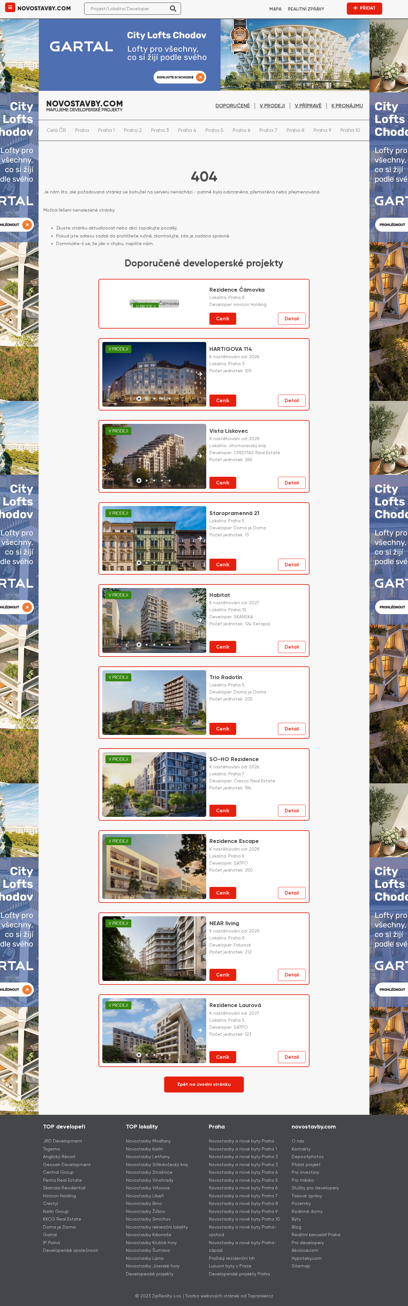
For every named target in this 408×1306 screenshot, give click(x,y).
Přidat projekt (306, 1164)
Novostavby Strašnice (149, 1172)
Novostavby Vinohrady (149, 1180)
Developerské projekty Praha (239, 1273)
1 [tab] (139, 399)
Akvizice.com (305, 1250)
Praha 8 (295, 130)
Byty (296, 1219)
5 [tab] (170, 399)
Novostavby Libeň (145, 1195)
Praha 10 (350, 130)
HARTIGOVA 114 (230, 348)
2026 (254, 356)
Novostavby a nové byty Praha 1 (243, 1148)
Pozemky (301, 1203)
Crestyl (50, 1203)
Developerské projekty (149, 1273)
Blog (296, 1227)
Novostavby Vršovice (148, 1187)
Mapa (275, 9)
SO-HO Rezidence (234, 759)
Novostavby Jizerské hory (152, 1265)
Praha (82, 130)
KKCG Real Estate (62, 1219)
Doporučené (232, 106)
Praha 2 (133, 130)
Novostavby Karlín (144, 1148)
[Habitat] (154, 620)
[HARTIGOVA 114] (154, 374)
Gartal (50, 1234)
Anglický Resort (59, 1156)
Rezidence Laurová (235, 1005)
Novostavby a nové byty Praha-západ (242, 1246)
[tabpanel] (154, 374)
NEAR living (224, 923)
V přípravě (308, 106)
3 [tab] (154, 399)
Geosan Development (67, 1164)
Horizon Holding (59, 1195)
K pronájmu (347, 106)
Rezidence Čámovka (237, 289)
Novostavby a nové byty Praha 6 (243, 1187)
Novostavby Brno (144, 1203)
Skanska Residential (64, 1187)
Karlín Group (56, 1211)
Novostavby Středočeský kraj (157, 1164)
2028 (254, 438)
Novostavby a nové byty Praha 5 (243, 1180)
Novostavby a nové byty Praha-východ (242, 1230)
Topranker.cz (260, 1295)
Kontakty (301, 1148)
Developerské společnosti (70, 1250)
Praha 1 (106, 130)
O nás (298, 1140)
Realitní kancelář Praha (316, 1234)
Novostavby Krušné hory (151, 1242)
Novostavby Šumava (148, 1250)
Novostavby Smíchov (148, 1219)
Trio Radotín (225, 677)
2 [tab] (147, 399)
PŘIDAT (367, 8)
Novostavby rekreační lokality (157, 1227)
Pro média (303, 1180)
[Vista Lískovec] (154, 456)
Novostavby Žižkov (145, 1211)
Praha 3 (160, 130)
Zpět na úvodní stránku (204, 1084)
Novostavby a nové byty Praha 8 (243, 1203)
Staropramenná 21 (234, 513)
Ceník (222, 319)
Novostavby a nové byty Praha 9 (243, 1211)
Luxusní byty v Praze (230, 1265)
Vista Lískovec (228, 430)
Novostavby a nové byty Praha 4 (243, 1172)
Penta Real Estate (62, 1180)
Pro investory (305, 1172)
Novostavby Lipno (145, 1258)
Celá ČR (56, 130)
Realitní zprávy (306, 9)
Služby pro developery (315, 1187)
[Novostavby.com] (44, 7)
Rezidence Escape (234, 841)
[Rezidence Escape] (154, 866)
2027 (254, 602)
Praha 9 (322, 130)
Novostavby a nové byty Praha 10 (244, 1219)
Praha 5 (214, 130)
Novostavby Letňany (148, 1156)
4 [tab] (162, 399)
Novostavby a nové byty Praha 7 (243, 1195)
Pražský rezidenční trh (232, 1258)
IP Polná (51, 1242)
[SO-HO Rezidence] (154, 784)
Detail (292, 319)
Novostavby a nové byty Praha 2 (243, 1156)
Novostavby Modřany (148, 1140)
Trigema (51, 1148)
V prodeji (272, 106)
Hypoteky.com (307, 1258)
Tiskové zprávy (307, 1195)
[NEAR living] (154, 948)
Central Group (58, 1172)
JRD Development (62, 1140)
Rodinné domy (307, 1211)
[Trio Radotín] (154, 702)
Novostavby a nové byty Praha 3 (243, 1164)
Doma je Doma (59, 1227)
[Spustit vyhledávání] (173, 9)
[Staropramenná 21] (154, 538)
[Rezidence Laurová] (154, 1030)
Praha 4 (187, 130)
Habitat (219, 595)
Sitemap (301, 1265)
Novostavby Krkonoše (148, 1234)
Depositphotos (308, 1156)
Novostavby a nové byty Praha (241, 1140)
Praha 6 (241, 130)
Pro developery (308, 1242)
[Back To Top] (391, 1299)
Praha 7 (268, 130)
